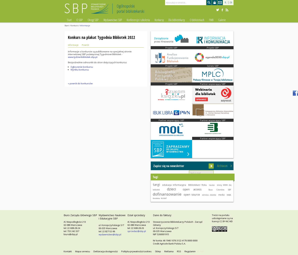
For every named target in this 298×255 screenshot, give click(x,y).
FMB (211, 20)
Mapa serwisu (82, 251)
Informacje (73, 45)
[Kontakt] (220, 2)
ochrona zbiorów (209, 195)
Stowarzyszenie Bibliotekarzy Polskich (87, 10)
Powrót (85, 45)
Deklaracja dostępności (105, 251)
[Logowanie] (214, 2)
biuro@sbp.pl (71, 234)
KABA (229, 195)
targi (156, 184)
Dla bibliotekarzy (176, 20)
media (221, 194)
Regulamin (190, 251)
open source (192, 194)
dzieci (171, 189)
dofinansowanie (167, 194)
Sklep (158, 251)
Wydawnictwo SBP (112, 20)
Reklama (168, 251)
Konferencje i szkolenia (138, 20)
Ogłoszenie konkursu (82, 66)
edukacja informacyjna (174, 184)
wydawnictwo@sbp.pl (110, 234)
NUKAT (164, 198)
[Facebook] (222, 10)
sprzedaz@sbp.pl (136, 231)
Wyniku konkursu (80, 69)
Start (69, 20)
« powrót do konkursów (80, 83)
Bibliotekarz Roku (197, 184)
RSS (179, 251)
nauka (212, 185)
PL (225, 2)
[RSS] (227, 10)
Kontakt (68, 251)
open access (192, 189)
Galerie (222, 20)
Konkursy (159, 20)
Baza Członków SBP (219, 189)
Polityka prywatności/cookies (136, 251)
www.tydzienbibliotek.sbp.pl (82, 57)
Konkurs (74, 25)
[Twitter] (217, 10)
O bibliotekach (197, 20)
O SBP (79, 20)
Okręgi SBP (93, 20)
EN (231, 2)
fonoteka (156, 198)
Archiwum (222, 165)
